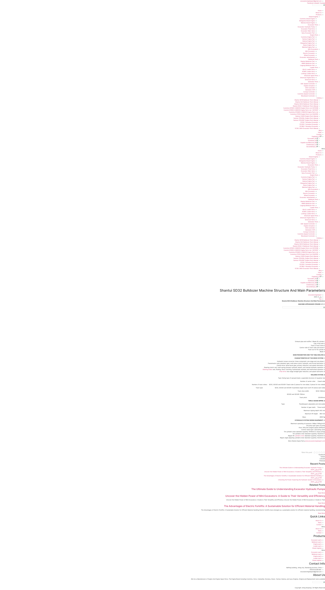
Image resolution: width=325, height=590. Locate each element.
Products (319, 14)
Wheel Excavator (309, 55)
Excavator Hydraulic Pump (306, 27)
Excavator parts (316, 540)
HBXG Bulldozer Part (308, 63)
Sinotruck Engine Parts (307, 77)
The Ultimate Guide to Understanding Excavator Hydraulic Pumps (288, 489)
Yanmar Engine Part (308, 39)
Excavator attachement (307, 57)
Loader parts (317, 546)
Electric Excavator (309, 53)
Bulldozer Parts (313, 59)
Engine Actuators (309, 86)
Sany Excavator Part (308, 33)
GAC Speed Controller (308, 84)
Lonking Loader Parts (308, 73)
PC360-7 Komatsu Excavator (309, 126)
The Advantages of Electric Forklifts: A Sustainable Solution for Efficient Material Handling (274, 506)
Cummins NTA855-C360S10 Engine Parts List (303, 112)
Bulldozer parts (317, 542)
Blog (320, 130)
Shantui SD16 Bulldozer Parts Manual (306, 100)
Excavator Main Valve (308, 31)
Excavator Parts (313, 25)
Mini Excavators (313, 49)
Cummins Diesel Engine (307, 19)
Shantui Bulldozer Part (308, 61)
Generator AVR (310, 90)
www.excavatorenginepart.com (315, 441)
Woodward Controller (308, 96)
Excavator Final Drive (308, 29)
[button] (162, 149)
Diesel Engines (313, 17)
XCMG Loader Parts (308, 71)
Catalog (319, 98)
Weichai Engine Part (308, 47)
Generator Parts (313, 81)
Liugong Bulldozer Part (307, 65)
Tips (320, 299)
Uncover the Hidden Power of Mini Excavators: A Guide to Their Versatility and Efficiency (275, 495)
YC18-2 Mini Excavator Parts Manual (306, 128)
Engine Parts (314, 35)
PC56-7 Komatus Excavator (309, 122)
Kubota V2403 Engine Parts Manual (306, 116)
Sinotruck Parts (310, 79)
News (320, 522)
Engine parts (317, 544)
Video (320, 132)
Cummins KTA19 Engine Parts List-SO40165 (304, 114)
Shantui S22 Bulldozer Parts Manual (306, 102)
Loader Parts (314, 67)
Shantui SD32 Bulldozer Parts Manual (306, 104)
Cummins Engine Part (308, 37)
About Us (319, 12)
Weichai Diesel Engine (308, 23)
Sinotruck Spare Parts (311, 75)
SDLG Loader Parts (308, 69)
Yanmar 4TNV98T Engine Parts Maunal (305, 120)
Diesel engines (317, 548)
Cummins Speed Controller (306, 94)
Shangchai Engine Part (307, 43)
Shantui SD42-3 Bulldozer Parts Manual (305, 106)
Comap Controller (309, 92)
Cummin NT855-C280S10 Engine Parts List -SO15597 (301, 110)
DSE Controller (310, 88)
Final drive (282, 371)
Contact (319, 134)
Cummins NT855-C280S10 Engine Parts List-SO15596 (300, 108)
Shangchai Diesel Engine (307, 21)
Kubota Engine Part (308, 41)
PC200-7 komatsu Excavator (309, 124)
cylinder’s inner (299, 436)
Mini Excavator (310, 51)
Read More (321, 493)
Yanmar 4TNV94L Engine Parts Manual (305, 118)
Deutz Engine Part (309, 45)
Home (320, 10)
